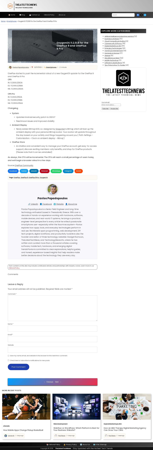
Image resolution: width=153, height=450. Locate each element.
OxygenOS (44, 177)
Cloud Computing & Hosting (115, 41)
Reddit (78, 171)
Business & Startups (112, 39)
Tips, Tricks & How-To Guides (115, 65)
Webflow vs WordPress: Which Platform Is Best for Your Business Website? (76, 429)
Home (3, 21)
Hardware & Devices (112, 53)
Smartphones (12, 21)
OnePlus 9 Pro (34, 177)
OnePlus (17, 177)
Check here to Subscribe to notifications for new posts (29, 360)
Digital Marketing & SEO (113, 46)
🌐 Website (58, 204)
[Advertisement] (33, 45)
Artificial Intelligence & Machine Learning (119, 36)
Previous (50, 382)
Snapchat (60, 129)
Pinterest (44, 171)
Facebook (13, 171)
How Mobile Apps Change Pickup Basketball (23, 430)
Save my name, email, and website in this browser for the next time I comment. (39, 356)
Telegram (68, 171)
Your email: (106, 102)
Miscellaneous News (112, 58)
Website (11, 345)
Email (10, 335)
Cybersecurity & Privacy (113, 43)
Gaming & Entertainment (114, 51)
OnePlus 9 (24, 177)
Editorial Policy (14, 268)
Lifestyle (107, 56)
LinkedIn (34, 171)
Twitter (24, 171)
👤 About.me (71, 204)
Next (57, 382)
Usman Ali (11, 435)
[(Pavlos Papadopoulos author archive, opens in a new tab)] (53, 194)
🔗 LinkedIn (33, 204)
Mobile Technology (111, 60)
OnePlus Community (24, 165)
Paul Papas (61, 435)
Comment (12, 294)
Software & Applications (113, 63)
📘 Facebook (46, 204)
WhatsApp (56, 171)
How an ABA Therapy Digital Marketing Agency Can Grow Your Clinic (125, 429)
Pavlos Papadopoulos (21, 67)
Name (10, 324)
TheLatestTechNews (63, 448)
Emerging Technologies (113, 48)
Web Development (60, 424)
